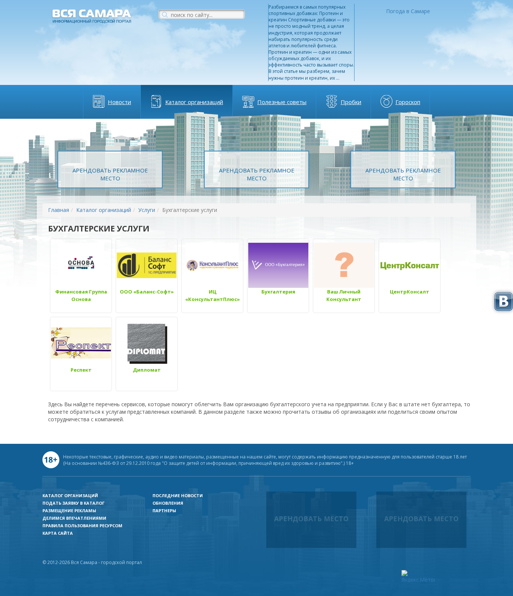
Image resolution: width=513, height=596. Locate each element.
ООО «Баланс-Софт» (147, 291)
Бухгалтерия (278, 291)
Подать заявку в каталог (73, 503)
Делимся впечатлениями (74, 518)
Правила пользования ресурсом (82, 525)
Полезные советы (281, 102)
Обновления (167, 503)
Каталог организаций (194, 102)
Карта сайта (57, 533)
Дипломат (147, 369)
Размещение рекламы (69, 510)
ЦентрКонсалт (409, 291)
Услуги (146, 209)
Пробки (351, 102)
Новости (119, 102)
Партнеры (164, 510)
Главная (58, 209)
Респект (81, 369)
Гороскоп (407, 102)
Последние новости (177, 495)
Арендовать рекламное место (110, 174)
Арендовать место (311, 518)
